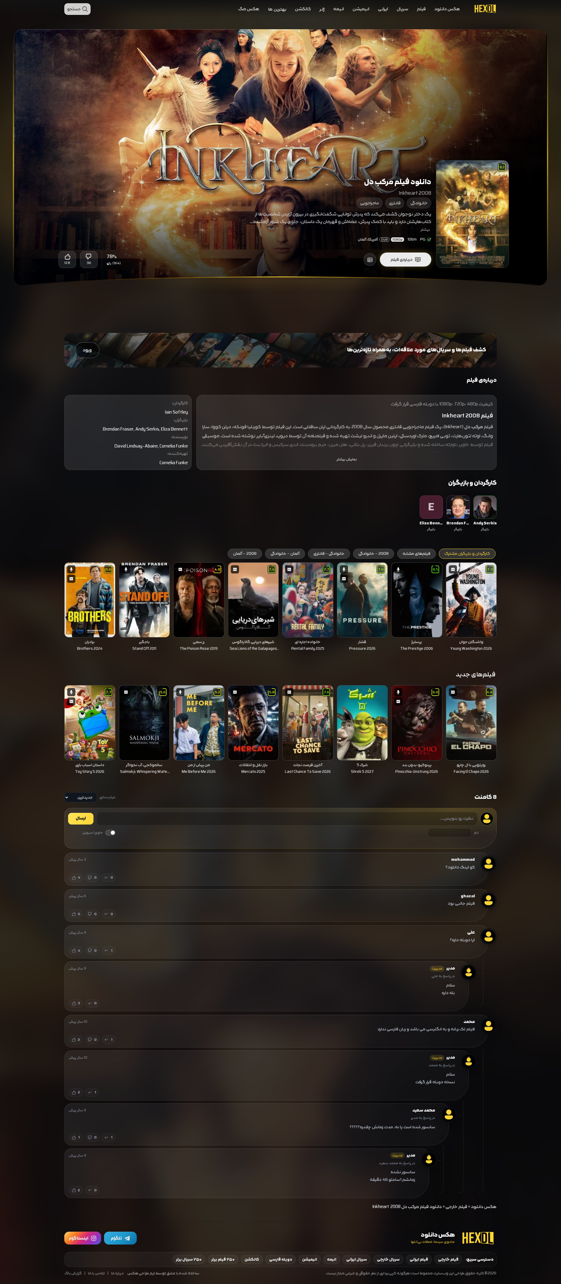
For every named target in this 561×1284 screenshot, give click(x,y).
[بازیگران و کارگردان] (369, 259)
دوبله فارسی (280, 1259)
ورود (87, 350)
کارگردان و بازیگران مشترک (467, 553)
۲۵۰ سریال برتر (189, 1259)
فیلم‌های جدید (476, 674)
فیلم (421, 9)
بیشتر (425, 229)
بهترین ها (277, 9)
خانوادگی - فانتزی (329, 553)
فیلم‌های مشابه (416, 553)
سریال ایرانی (356, 1259)
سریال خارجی (388, 1259)
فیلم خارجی (456, 1206)
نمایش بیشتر (347, 459)
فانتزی (395, 203)
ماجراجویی (369, 203)
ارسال (81, 818)
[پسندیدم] (67, 256)
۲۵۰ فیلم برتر (223, 1259)
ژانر (322, 9)
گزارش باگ (73, 1273)
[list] (280, 514)
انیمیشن (361, 9)
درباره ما (117, 1273)
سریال (402, 9)
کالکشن (303, 9)
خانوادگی (419, 203)
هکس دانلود (447, 9)
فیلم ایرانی (419, 1259)
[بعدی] (56, 598)
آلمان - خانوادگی (285, 553)
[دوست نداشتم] (88, 256)
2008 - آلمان (245, 553)
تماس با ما (96, 1273)
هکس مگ (248, 9)
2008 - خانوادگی (374, 553)
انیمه (338, 9)
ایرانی (383, 9)
